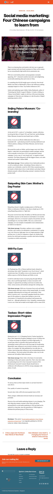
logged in (17, 454)
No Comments (40, 30)
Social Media (30, 10)
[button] (48, 2)
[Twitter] (40, 483)
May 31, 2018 (30, 30)
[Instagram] (47, 483)
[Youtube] (45, 483)
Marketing (22, 10)
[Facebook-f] (42, 483)
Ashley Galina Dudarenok (19, 30)
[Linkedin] (43, 483)
